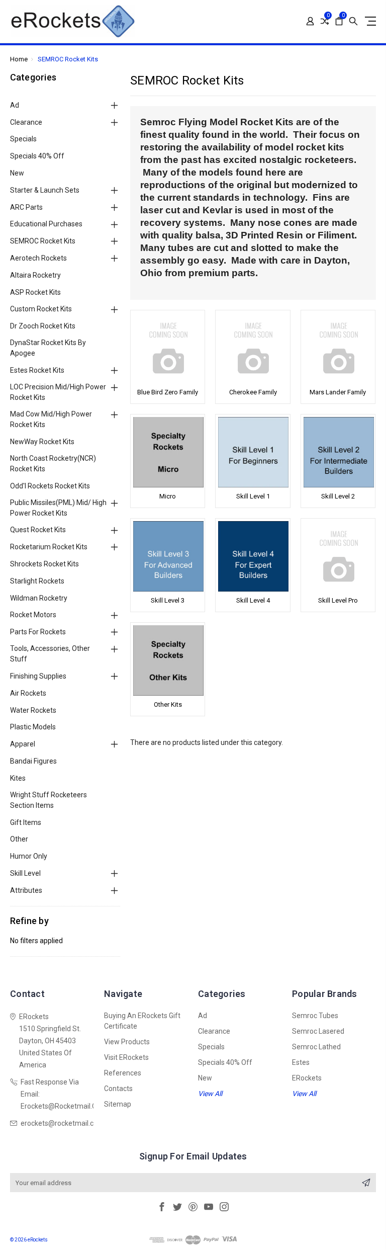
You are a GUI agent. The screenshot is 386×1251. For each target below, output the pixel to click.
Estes (301, 1062)
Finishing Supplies (38, 676)
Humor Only (28, 856)
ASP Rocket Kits (35, 292)
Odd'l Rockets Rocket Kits (50, 486)
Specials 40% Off (37, 156)
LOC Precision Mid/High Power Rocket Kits (58, 392)
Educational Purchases (46, 224)
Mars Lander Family (338, 392)
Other (19, 839)
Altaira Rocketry (35, 275)
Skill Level (25, 873)
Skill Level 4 (253, 600)
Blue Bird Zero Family (167, 392)
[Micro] (167, 452)
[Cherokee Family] (252, 348)
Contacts (118, 1089)
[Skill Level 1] (252, 452)
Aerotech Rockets (38, 258)
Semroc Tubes (315, 1016)
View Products (127, 1042)
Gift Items (25, 822)
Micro (167, 496)
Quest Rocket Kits (38, 530)
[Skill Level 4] (252, 556)
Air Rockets (28, 693)
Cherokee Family (253, 392)
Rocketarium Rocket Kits (48, 547)
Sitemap (117, 1104)
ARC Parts (26, 207)
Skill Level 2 (338, 496)
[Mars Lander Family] (338, 348)
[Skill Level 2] (338, 452)
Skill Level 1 (253, 496)
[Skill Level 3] (167, 556)
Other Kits (168, 704)
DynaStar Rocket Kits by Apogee (48, 348)
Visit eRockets (126, 1057)
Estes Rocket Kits (37, 370)
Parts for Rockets (38, 632)
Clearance (26, 122)
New (17, 173)
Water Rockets (33, 710)
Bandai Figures (33, 761)
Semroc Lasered (318, 1031)
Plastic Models (33, 727)
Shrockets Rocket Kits (44, 564)
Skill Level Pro (338, 600)
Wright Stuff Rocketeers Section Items (48, 800)
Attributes (26, 890)
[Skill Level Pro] (338, 556)
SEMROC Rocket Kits (42, 241)
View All (210, 1094)
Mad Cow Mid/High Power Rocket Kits (51, 419)
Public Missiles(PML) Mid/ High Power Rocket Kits (58, 507)
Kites (18, 778)
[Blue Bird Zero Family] (167, 348)
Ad (14, 105)
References (122, 1073)
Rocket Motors (33, 615)
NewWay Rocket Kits (42, 442)
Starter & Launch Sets (44, 190)
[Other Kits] (167, 660)
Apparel (22, 744)
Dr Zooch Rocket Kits (42, 326)
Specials (23, 139)
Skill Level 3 (167, 600)
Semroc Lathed (316, 1047)
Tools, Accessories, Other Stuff (50, 653)
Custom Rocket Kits (41, 309)
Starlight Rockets (37, 581)
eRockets (307, 1078)
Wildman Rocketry (38, 598)
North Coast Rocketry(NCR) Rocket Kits (53, 463)
